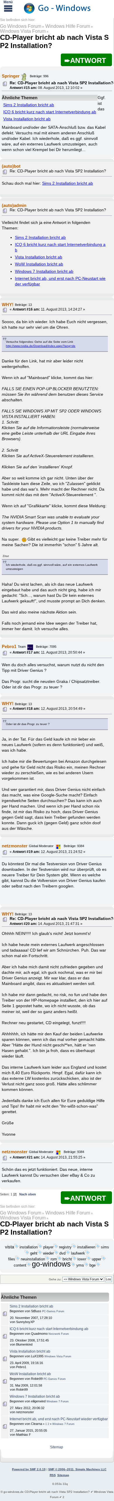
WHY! (7, 304)
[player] (55, 1247)
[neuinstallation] (47, 1259)
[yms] (86, 1265)
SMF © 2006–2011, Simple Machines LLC (77, 1469)
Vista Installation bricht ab (27, 119)
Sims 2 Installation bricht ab (28, 105)
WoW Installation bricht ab (39, 264)
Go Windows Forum (20, 26)
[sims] (27, 1253)
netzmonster (14, 845)
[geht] (39, 1253)
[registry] (74, 1247)
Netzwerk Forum (59, 1333)
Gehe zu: (55, 1279)
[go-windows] (73, 1265)
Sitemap (56, 1447)
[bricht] (74, 1259)
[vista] (16, 1247)
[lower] (88, 1259)
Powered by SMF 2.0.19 (29, 1469)
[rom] (59, 1259)
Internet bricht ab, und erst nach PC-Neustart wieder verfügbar (59, 1419)
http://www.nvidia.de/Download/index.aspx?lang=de (40, 345)
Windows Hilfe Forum (67, 26)
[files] (17, 1259)
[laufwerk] (87, 1253)
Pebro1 (9, 646)
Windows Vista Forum (23, 31)
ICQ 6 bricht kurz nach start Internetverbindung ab (49, 112)
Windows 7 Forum (57, 1401)
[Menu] (8, 8)
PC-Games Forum (53, 1311)
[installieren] (97, 1247)
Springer (11, 75)
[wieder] (56, 1253)
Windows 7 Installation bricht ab (44, 271)
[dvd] (67, 1253)
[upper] (103, 1259)
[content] (28, 1265)
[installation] (40, 1247)
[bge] (98, 1265)
